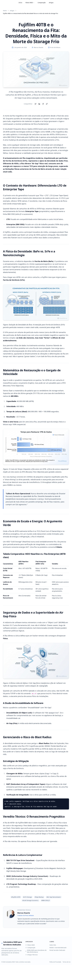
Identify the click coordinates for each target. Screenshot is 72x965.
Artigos (51, 2)
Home (5, 10)
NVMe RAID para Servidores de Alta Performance (36, 951)
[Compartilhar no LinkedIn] (39, 103)
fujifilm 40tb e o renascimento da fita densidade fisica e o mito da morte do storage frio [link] (30, 13)
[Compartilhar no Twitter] (35, 103)
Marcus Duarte (38, 47)
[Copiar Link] (46, 103)
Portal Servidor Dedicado (57, 950)
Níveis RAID (29, 2)
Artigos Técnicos (32, 955)
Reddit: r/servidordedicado (58, 947)
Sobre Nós (53, 945)
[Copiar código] (66, 801)
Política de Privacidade (55, 962)
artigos (12, 10)
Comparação (42, 2)
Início (20, 2)
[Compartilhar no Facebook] (43, 103)
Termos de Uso (66, 962)
